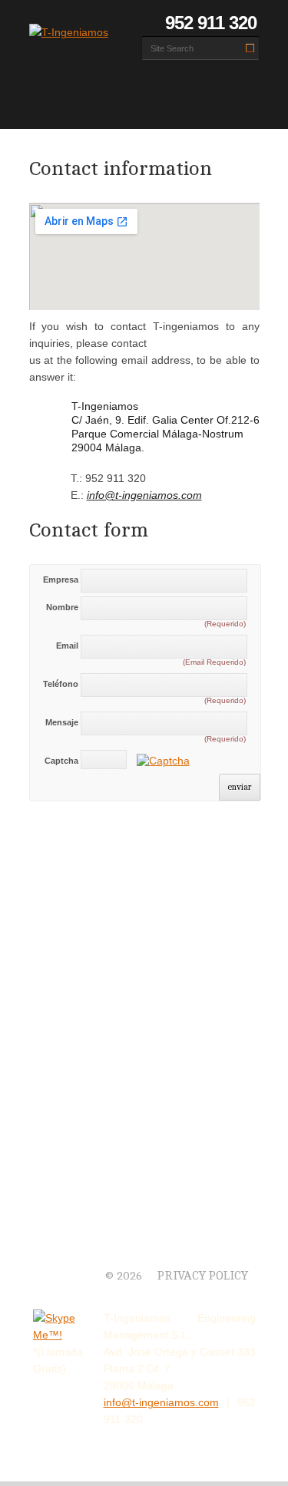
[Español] (39, 23)
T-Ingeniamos (71, 1257)
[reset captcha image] (162, 763)
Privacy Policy (202, 1276)
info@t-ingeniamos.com (144, 495)
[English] (59, 23)
